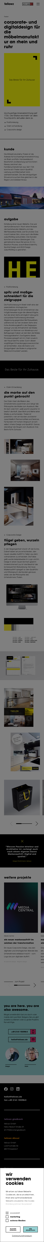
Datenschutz (17, 1236)
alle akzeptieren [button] (30, 1229)
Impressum (27, 1236)
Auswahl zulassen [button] (13, 1229)
